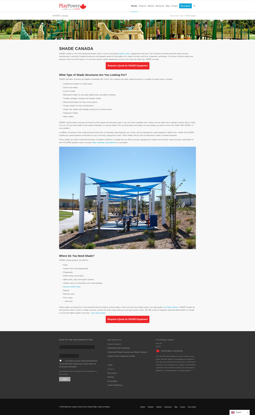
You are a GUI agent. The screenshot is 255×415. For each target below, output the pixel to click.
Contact (182, 407)
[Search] (194, 6)
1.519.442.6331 (178, 351)
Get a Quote (192, 407)
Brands (142, 407)
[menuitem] (134, 6)
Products (151, 407)
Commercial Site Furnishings (118, 348)
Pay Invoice (112, 373)
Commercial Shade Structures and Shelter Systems (127, 352)
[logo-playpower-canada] (72, 6)
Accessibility (112, 381)
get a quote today (98, 313)
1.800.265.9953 (166, 351)
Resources (168, 407)
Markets (159, 407)
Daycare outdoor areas (72, 287)
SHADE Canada (60, 16)
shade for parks (124, 54)
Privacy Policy (63, 374)
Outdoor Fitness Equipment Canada (121, 356)
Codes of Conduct (104, 407)
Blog (176, 407)
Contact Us (110, 369)
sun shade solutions (170, 307)
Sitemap (110, 377)
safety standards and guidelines (104, 143)
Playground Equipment (114, 344)
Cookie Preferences (115, 385)
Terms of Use (82, 407)
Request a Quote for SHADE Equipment (128, 66)
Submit (64, 379)
